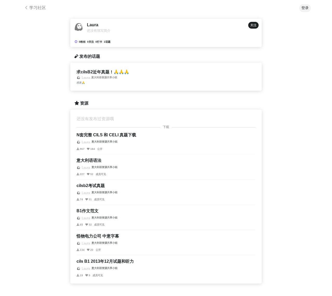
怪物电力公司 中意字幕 (98, 236)
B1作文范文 (88, 211)
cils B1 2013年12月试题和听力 (105, 261)
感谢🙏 (81, 82)
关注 (253, 25)
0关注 (90, 41)
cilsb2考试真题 (91, 185)
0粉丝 (82, 41)
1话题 (107, 41)
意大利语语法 (89, 160)
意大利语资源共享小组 (104, 77)
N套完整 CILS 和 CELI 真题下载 (106, 135)
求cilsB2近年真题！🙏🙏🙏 (103, 72)
